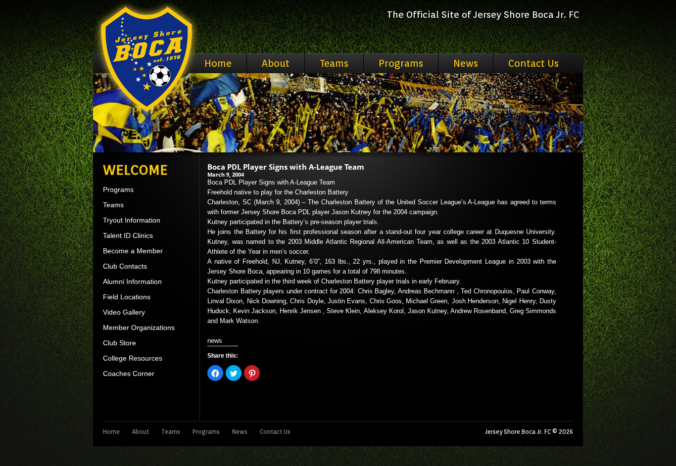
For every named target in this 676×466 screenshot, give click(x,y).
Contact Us (533, 63)
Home (218, 63)
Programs (401, 63)
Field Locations (126, 297)
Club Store (119, 343)
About (276, 63)
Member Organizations (139, 327)
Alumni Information (132, 281)
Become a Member (133, 251)
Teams (334, 63)
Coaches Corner (128, 373)
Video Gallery (124, 312)
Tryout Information (131, 220)
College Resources (132, 358)
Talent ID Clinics (128, 235)
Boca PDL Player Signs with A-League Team (285, 167)
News (465, 63)
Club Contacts (125, 266)
